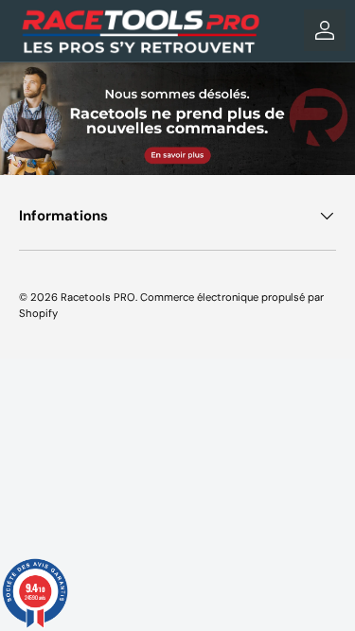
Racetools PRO (98, 297)
